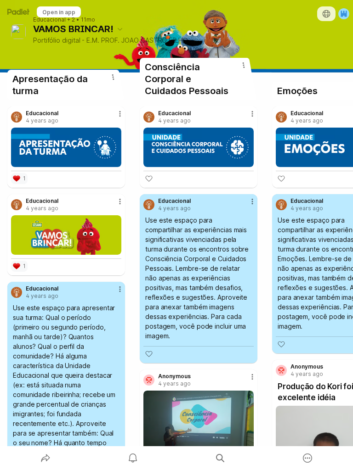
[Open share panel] (45, 458)
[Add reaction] (148, 178)
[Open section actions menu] (113, 77)
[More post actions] (114, 117)
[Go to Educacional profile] (16, 117)
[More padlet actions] (307, 458)
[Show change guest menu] (343, 14)
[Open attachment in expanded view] (66, 147)
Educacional (49, 20)
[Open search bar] (220, 458)
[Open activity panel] (133, 458)
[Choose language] (326, 13)
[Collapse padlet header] (120, 29)
